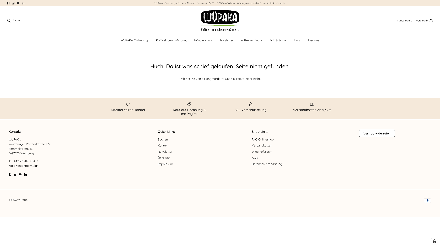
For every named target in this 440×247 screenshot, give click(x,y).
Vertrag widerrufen (377, 133)
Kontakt (163, 145)
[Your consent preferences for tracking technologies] (434, 241)
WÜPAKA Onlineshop (135, 40)
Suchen (163, 139)
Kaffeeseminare (251, 40)
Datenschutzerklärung (267, 164)
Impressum (165, 164)
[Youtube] (18, 3)
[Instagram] (13, 3)
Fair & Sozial (278, 40)
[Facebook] (8, 3)
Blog (297, 40)
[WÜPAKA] (220, 20)
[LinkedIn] (23, 3)
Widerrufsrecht (262, 151)
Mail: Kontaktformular (23, 165)
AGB (255, 158)
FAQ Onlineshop (263, 139)
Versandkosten (262, 145)
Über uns (313, 40)
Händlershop (203, 40)
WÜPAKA (22, 200)
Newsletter (226, 40)
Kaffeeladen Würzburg (171, 40)
